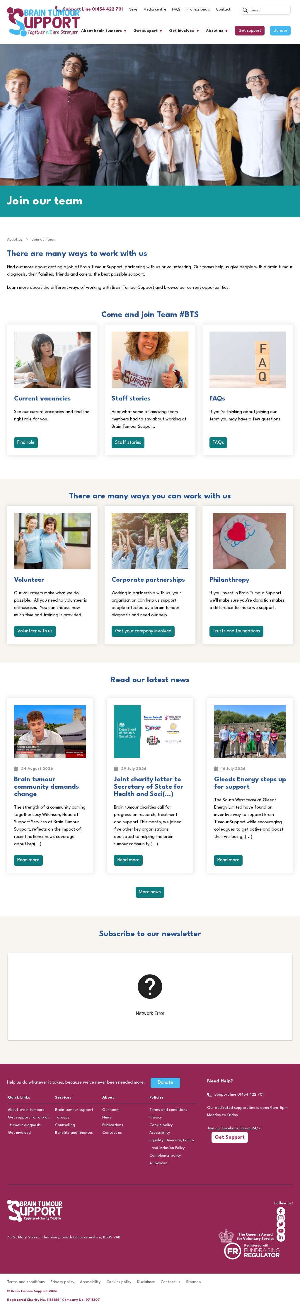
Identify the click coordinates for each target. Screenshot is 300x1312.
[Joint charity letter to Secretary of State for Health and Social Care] (150, 731)
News (133, 9)
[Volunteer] (52, 541)
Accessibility (159, 1133)
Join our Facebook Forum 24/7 (234, 1128)
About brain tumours (101, 31)
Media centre (155, 9)
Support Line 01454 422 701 (93, 9)
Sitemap (193, 1282)
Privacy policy (62, 1282)
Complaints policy (165, 1155)
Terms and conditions (168, 1110)
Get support (145, 31)
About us (214, 31)
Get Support (230, 1137)
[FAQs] (247, 360)
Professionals (198, 9)
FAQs (176, 9)
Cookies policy (118, 1282)
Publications (112, 1125)
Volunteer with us (34, 631)
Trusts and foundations (236, 631)
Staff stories (128, 442)
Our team (111, 1110)
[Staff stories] (150, 360)
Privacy (155, 1117)
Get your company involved (143, 631)
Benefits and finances (74, 1133)
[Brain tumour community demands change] (50, 731)
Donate (280, 30)
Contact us (112, 1133)
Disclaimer (146, 1282)
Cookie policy (161, 1125)
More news (150, 892)
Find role (25, 442)
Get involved (182, 31)
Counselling (65, 1125)
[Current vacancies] (52, 360)
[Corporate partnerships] (150, 541)
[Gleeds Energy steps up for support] (250, 731)
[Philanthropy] (247, 541)
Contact (223, 9)
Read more (28, 860)
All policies (158, 1163)
